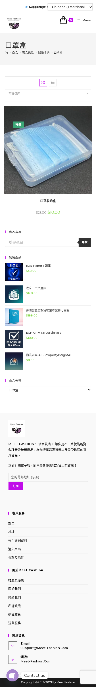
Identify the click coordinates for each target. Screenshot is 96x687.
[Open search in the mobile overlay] (48, 242)
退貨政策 (14, 614)
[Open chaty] (12, 675)
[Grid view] (43, 82)
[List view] (53, 82)
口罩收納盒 (48, 201)
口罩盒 (58, 52)
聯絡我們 (14, 597)
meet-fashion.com (36, 661)
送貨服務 (14, 623)
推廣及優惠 (16, 580)
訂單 (11, 523)
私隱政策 (14, 606)
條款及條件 (16, 557)
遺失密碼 (14, 549)
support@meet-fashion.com (44, 648)
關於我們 (14, 589)
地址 (11, 532)
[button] (79, 111)
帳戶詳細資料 (17, 540)
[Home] (6, 52)
